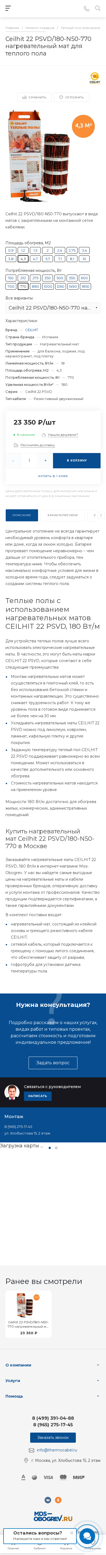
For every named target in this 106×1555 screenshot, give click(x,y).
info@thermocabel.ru (57, 1450)
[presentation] (101, 515)
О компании (18, 1365)
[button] (50, 1148)
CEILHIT (31, 330)
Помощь (14, 1396)
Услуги (12, 1380)
